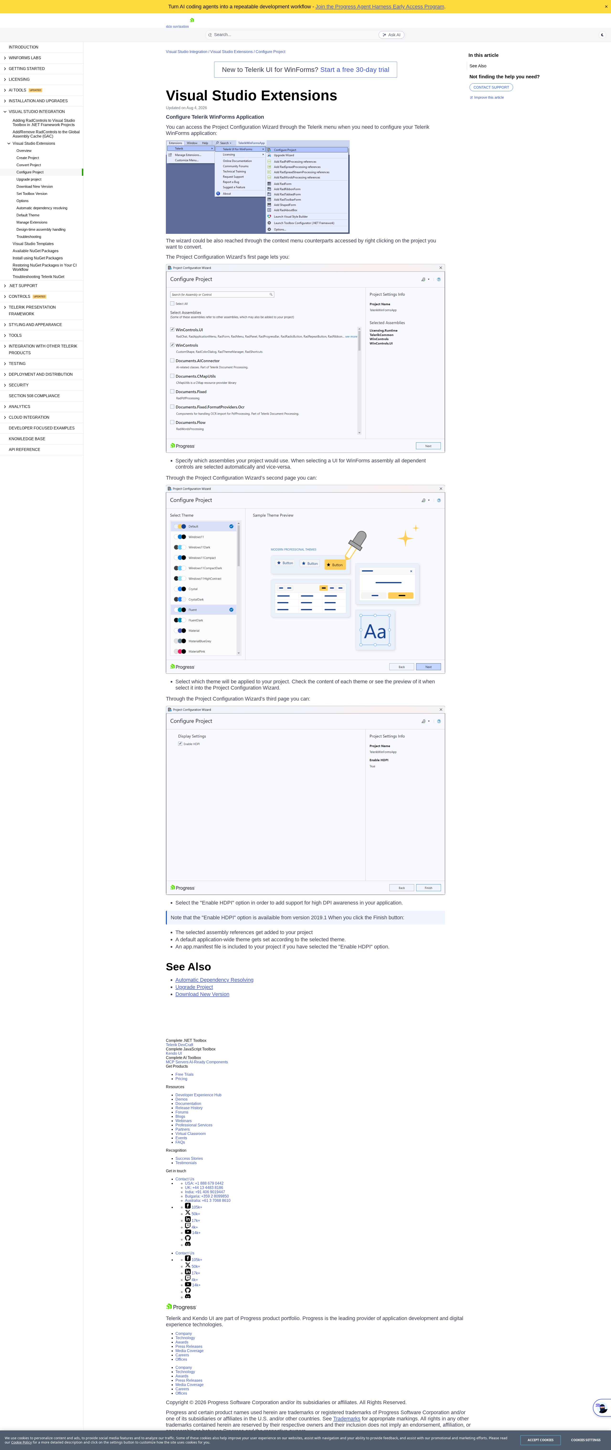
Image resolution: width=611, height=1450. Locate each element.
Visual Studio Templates (33, 244)
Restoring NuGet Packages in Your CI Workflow (45, 267)
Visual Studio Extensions (231, 52)
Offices (181, 1359)
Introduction (23, 47)
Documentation (188, 1104)
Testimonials (186, 1163)
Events (181, 1138)
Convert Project (28, 165)
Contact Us (184, 1179)
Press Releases (188, 1346)
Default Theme (27, 215)
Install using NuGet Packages (38, 258)
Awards (181, 1342)
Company (183, 1334)
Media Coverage (189, 1351)
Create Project (27, 158)
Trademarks (346, 1419)
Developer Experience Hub (198, 1095)
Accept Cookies (541, 1440)
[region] (305, 1440)
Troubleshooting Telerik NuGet (38, 277)
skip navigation (177, 26)
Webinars (183, 1121)
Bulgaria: (207, 1196)
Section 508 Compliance (34, 396)
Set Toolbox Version (31, 194)
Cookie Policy (21, 1442)
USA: (204, 1183)
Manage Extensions (31, 222)
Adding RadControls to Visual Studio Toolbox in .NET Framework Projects (44, 122)
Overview (24, 151)
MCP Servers (177, 1062)
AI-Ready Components (208, 1062)
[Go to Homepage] (192, 26)
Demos (181, 1099)
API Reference (24, 450)
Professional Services (193, 1125)
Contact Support (491, 87)
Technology (185, 1338)
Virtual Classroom (190, 1134)
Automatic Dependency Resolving (214, 980)
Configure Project (29, 172)
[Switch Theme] (602, 35)
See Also (188, 967)
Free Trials (184, 1074)
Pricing (181, 1079)
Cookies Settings (585, 1440)
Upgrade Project (194, 987)
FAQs (180, 1142)
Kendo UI (174, 1053)
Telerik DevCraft (179, 1045)
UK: (204, 1188)
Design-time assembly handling (40, 229)
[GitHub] (188, 1239)
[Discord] (188, 1245)
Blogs (180, 1116)
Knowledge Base (27, 439)
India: (205, 1192)
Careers (182, 1355)
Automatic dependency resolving (41, 208)
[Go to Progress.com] (181, 1309)
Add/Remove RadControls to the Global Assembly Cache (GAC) (46, 134)
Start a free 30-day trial (354, 69)
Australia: (208, 1201)
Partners (182, 1129)
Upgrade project (28, 179)
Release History (189, 1108)
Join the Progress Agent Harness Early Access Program (380, 7)
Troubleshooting (28, 237)
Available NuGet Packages (35, 251)
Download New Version (34, 186)
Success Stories (189, 1158)
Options (22, 201)
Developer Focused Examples (42, 428)
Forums (181, 1112)
